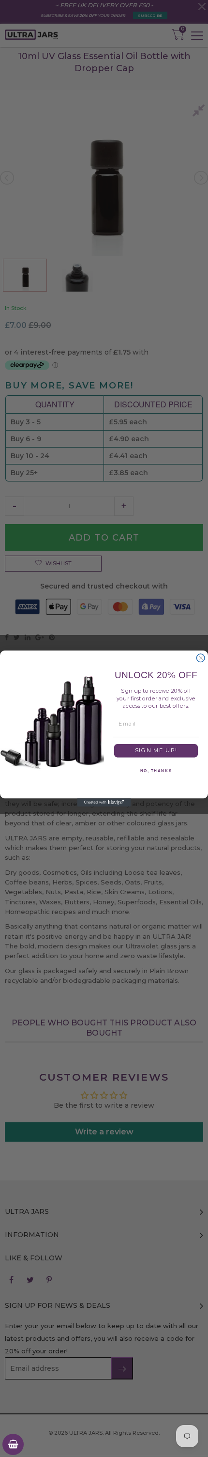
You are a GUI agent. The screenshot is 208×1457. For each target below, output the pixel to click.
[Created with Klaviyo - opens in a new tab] (104, 802)
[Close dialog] (200, 658)
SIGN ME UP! (156, 750)
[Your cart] (13, 1444)
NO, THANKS (156, 770)
